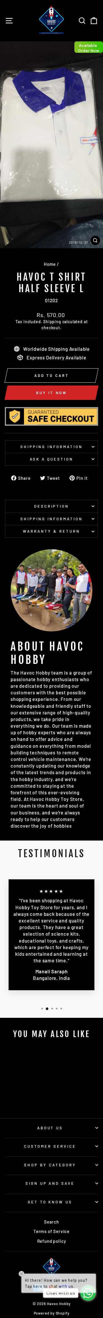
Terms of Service (51, 1231)
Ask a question (52, 459)
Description (51, 506)
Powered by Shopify (52, 1313)
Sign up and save (50, 1183)
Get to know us (50, 1202)
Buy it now (51, 392)
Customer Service (50, 1146)
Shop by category (50, 1165)
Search (51, 1221)
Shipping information (51, 446)
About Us (50, 1128)
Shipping (52, 321)
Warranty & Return (51, 531)
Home (50, 264)
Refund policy (51, 1241)
